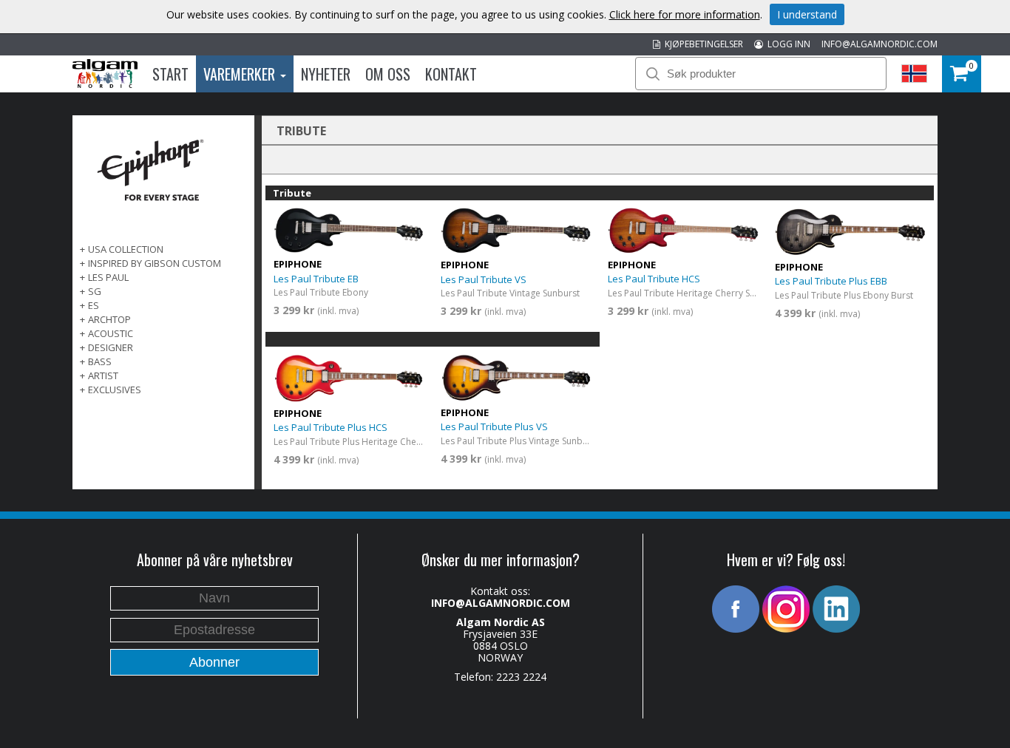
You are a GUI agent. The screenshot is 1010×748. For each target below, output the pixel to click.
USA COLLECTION (125, 249)
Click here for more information (684, 14)
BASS (100, 361)
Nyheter (325, 74)
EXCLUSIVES (114, 389)
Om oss (387, 74)
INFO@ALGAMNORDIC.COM (879, 44)
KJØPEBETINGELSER (701, 44)
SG (94, 291)
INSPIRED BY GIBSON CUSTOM (154, 263)
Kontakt (451, 74)
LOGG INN (786, 44)
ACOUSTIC (110, 333)
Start (170, 74)
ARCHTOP (109, 319)
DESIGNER (110, 347)
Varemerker (241, 74)
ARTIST (103, 375)
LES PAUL (108, 277)
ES (93, 305)
